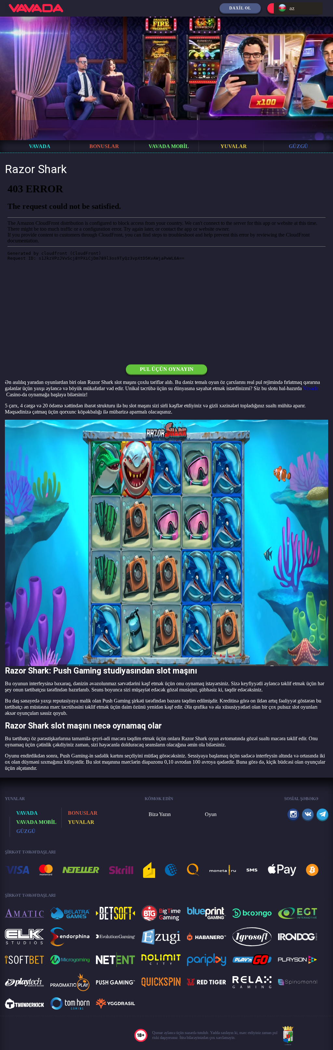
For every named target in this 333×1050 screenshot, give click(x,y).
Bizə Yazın (160, 814)
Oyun (211, 814)
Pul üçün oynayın (166, 369)
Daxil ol (240, 8)
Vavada (310, 388)
